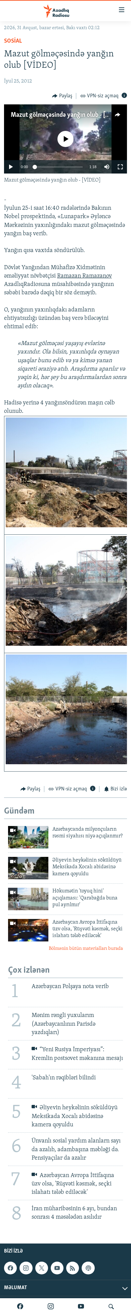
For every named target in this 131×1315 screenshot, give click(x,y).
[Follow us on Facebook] (10, 1268)
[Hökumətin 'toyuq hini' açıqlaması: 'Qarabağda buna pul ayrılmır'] (28, 899)
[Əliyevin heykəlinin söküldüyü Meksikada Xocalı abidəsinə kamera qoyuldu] (28, 868)
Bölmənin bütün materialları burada (86, 948)
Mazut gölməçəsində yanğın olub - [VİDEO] (68, 115)
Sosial (13, 41)
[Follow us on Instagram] (25, 1268)
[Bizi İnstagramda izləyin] (50, 1306)
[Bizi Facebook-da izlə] (20, 1306)
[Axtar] (111, 1306)
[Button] (62, 96)
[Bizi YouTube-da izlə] (81, 1306)
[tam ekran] (120, 167)
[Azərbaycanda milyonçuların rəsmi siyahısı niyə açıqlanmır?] (28, 837)
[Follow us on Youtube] (57, 1268)
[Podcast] (88, 1268)
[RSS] (72, 1268)
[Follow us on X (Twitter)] (41, 1268)
